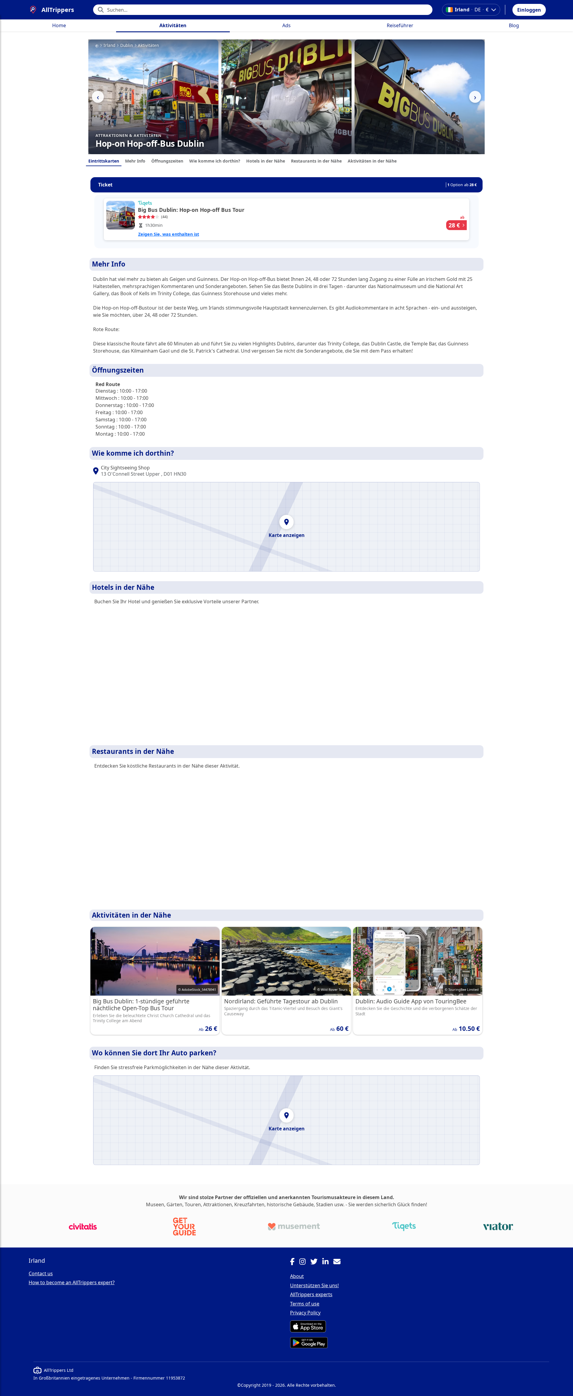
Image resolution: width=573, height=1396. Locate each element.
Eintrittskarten (103, 161)
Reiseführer (400, 25)
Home (59, 25)
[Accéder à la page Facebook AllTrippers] (294, 1262)
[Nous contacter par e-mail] (339, 1262)
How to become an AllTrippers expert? (72, 1282)
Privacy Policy (305, 1312)
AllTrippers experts (311, 1294)
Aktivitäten (173, 25)
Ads (286, 25)
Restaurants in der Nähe (316, 161)
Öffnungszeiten (167, 161)
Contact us (41, 1273)
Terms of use (304, 1303)
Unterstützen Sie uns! (314, 1285)
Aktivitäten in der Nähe (372, 161)
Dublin (126, 45)
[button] (529, 10)
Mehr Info (135, 161)
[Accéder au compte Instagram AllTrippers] (304, 1262)
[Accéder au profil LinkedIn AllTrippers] (327, 1262)
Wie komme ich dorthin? (214, 161)
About (297, 1276)
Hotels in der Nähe (265, 161)
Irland (109, 45)
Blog (514, 25)
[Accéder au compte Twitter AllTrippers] (316, 1262)
